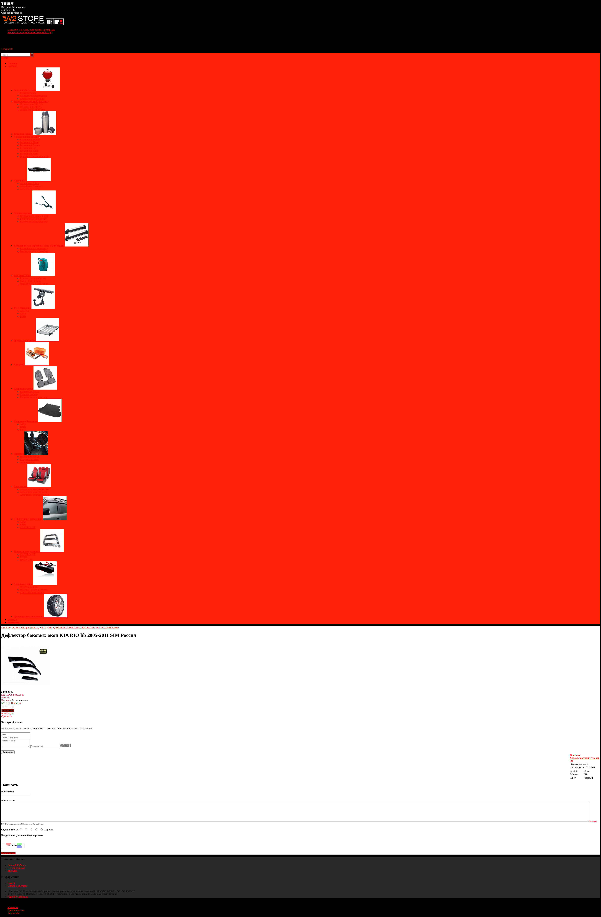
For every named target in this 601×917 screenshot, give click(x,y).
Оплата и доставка (17, 885)
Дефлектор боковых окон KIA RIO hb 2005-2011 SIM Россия (86, 627)
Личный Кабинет (17, 865)
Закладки (12, 870)
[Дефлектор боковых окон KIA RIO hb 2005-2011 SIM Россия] (25, 689)
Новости (12, 619)
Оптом (11, 883)
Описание (575, 755)
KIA (43, 627)
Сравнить (6, 716)
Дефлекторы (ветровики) (25, 627)
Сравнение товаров (11, 12)
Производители (16, 910)
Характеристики (579, 758)
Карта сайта (14, 913)
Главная (5, 627)
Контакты (13, 622)
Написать (16, 703)
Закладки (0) (8, 10)
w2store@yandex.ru (18, 896)
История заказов (16, 868)
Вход (4, 7)
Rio (50, 627)
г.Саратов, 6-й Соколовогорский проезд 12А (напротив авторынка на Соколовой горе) (31, 31)
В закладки (7, 713)
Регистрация (18, 7)
